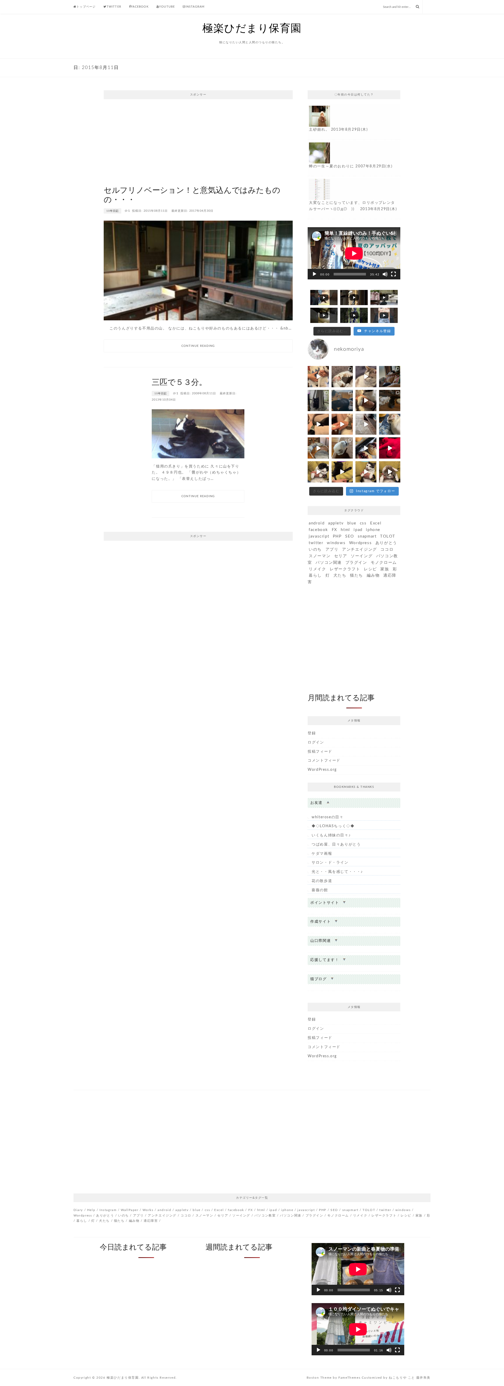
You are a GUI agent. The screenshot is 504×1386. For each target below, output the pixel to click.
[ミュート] (385, 274)
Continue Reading (198, 345)
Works (148, 1210)
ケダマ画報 (322, 854)
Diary (78, 1210)
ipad (358, 530)
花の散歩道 (322, 881)
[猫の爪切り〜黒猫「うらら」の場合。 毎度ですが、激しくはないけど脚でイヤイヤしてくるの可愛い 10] (342, 471)
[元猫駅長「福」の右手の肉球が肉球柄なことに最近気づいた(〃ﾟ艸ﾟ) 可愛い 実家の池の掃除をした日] (342, 376)
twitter (316, 543)
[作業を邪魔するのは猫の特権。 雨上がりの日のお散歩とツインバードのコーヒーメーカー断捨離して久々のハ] (389, 424)
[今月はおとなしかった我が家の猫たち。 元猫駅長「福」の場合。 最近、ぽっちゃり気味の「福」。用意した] (366, 376)
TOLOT (387, 536)
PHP (337, 536)
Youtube (167, 6)
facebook (318, 530)
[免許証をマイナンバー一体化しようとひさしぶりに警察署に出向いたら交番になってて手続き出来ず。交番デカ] (389, 376)
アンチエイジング (359, 549)
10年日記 (112, 211)
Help (91, 1210)
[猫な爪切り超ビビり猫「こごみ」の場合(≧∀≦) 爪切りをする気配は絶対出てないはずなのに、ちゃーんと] (318, 471)
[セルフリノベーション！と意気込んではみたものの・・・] (198, 270)
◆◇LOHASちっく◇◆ (333, 826)
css (363, 523)
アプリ (332, 549)
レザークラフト (345, 569)
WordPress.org (322, 770)
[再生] (314, 274)
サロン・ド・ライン (330, 862)
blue (351, 523)
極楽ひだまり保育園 (252, 28)
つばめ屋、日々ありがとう (336, 844)
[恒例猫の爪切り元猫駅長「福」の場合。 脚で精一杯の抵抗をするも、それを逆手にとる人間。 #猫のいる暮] (342, 424)
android (316, 523)
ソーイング (361, 556)
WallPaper (129, 1210)
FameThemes (349, 1377)
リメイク (317, 569)
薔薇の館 (320, 890)
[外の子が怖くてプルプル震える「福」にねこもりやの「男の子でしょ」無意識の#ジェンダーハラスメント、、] (366, 424)
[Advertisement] (198, 141)
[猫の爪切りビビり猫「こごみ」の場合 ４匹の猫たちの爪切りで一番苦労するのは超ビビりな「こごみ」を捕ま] (318, 376)
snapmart (367, 536)
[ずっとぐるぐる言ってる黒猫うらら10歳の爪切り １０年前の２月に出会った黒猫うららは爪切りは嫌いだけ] (318, 424)
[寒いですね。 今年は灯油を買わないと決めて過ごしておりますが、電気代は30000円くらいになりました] (366, 448)
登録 (312, 733)
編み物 (373, 575)
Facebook (140, 6)
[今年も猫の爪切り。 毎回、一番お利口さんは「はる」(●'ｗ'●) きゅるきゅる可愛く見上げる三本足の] (366, 471)
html (345, 530)
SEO (349, 536)
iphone (373, 530)
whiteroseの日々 (327, 817)
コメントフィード (324, 760)
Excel (375, 523)
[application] (354, 253)
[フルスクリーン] (393, 274)
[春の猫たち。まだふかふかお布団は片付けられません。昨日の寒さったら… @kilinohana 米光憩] (318, 400)
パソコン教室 (265, 1215)
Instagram (195, 6)
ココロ (386, 549)
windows (336, 543)
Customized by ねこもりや (384, 1377)
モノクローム (384, 563)
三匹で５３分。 (179, 382)
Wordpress (360, 543)
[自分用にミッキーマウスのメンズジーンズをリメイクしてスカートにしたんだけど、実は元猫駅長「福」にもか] (389, 400)
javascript (319, 536)
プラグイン (356, 563)
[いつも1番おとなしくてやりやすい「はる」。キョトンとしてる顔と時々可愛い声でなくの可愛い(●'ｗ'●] (366, 400)
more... (354, 122)
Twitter (114, 6)
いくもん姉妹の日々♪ (331, 835)
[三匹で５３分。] (198, 434)
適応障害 (151, 1220)
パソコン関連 (329, 563)
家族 (384, 569)
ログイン (316, 742)
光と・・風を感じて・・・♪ (337, 872)
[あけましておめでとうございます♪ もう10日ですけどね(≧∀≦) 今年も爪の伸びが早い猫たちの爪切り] (389, 471)
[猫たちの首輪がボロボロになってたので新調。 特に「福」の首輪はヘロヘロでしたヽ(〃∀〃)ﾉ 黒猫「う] (342, 400)
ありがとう (386, 543)
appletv (336, 523)
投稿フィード (320, 751)
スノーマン (319, 556)
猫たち (356, 575)
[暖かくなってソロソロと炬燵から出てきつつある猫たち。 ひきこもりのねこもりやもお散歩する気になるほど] (342, 448)
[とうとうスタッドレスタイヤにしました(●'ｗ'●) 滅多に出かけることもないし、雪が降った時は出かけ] (389, 448)
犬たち (339, 575)
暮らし (315, 575)
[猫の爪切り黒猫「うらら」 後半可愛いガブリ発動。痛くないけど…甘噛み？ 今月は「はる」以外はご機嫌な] (318, 448)
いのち (315, 549)
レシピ (370, 569)
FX (334, 530)
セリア (340, 556)
